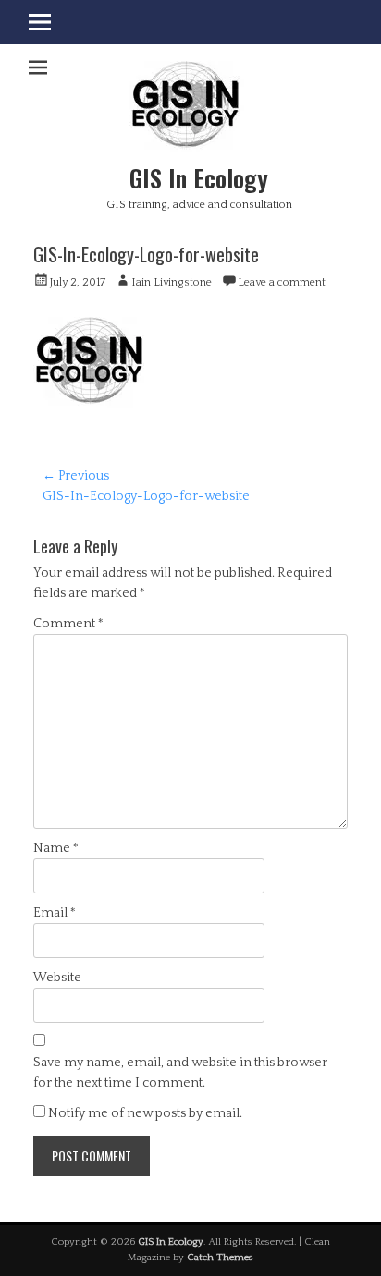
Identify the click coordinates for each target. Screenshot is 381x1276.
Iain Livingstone (171, 282)
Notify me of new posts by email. (145, 1113)
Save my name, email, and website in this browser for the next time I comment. (180, 1072)
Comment (68, 623)
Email (54, 912)
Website (57, 977)
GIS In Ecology (198, 178)
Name (56, 848)
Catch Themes (220, 1257)
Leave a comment (282, 282)
